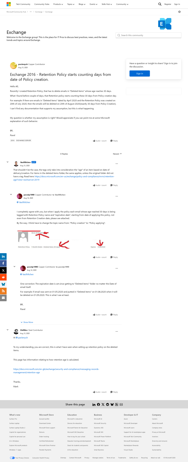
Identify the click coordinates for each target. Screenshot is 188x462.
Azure (126, 419)
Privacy (87, 458)
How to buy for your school (76, 436)
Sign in (139, 73)
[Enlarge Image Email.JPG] (62, 240)
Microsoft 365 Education (75, 432)
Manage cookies (97, 458)
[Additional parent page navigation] (30, 12)
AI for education (72, 450)
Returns (41, 432)
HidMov (24, 330)
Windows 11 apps (15, 450)
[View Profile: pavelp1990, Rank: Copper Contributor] (19, 196)
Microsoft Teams (99, 441)
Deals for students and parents (77, 445)
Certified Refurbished (46, 441)
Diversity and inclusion (159, 441)
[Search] (160, 4)
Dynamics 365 (98, 428)
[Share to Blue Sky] (112, 404)
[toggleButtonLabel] (179, 12)
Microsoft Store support (47, 428)
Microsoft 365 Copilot (101, 445)
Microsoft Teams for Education (77, 428)
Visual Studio (128, 450)
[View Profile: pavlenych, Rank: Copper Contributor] (13, 65)
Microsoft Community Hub (16, 12)
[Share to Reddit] (107, 404)
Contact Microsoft (75, 458)
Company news (157, 428)
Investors (155, 436)
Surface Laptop (14, 423)
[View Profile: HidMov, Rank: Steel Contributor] (16, 331)
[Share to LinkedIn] (93, 404)
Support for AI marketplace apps (134, 432)
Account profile (44, 419)
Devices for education (74, 423)
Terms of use (111, 458)
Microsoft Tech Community (132, 436)
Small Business (99, 450)
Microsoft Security (100, 423)
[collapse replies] (7, 162)
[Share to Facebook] (98, 404)
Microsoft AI (98, 419)
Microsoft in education (74, 419)
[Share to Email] (121, 404)
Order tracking (44, 436)
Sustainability (156, 450)
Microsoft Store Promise (47, 445)
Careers (154, 419)
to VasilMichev (59, 194)
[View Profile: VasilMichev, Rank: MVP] (16, 163)
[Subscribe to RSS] (116, 404)
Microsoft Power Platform (102, 436)
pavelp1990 (29, 194)
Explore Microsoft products (18, 445)
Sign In (177, 4)
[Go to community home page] (9, 4)
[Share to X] (103, 404)
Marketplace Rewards (131, 445)
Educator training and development (79, 441)
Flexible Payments (45, 450)
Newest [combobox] (117, 153)
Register (167, 4)
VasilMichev (25, 162)
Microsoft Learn (129, 428)
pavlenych (23, 64)
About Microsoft (157, 423)
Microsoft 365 (98, 432)
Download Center (45, 423)
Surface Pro (13, 419)
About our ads (155, 458)
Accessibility (156, 445)
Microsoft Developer (130, 423)
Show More (28, 322)
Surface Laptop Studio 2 (17, 428)
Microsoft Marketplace (131, 441)
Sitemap (63, 458)
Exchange (38, 12)
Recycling (144, 458)
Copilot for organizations (17, 432)
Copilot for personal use (17, 436)
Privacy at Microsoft (158, 432)
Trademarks (122, 458)
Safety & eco (133, 458)
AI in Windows (14, 441)
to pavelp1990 (62, 266)
